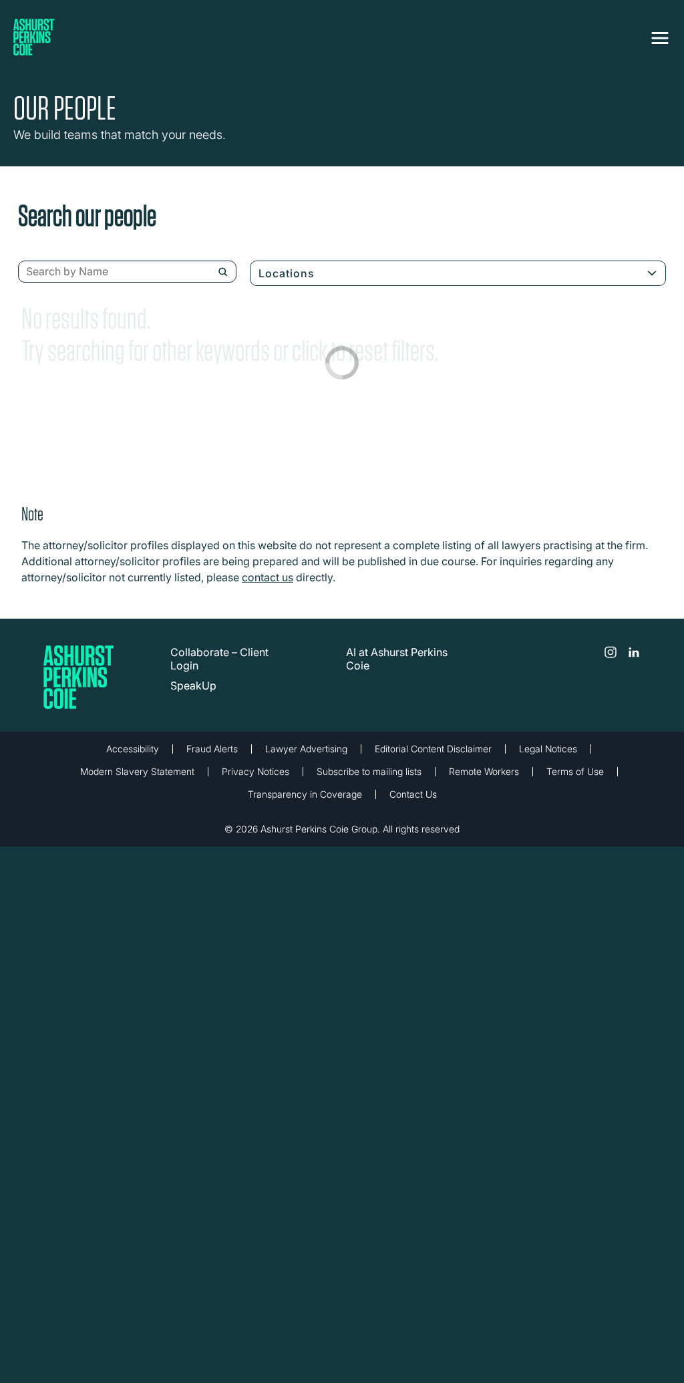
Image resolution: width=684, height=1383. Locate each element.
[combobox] (127, 272)
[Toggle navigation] (660, 38)
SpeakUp (193, 685)
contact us (267, 577)
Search (222, 272)
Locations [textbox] (287, 273)
